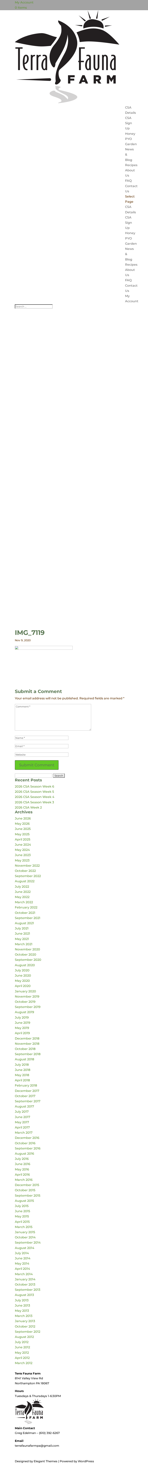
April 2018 (22, 1080)
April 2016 (22, 1174)
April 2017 (22, 1127)
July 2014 (22, 1253)
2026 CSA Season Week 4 (34, 797)
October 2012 (25, 1326)
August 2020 (25, 965)
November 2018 (27, 1043)
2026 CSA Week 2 (28, 807)
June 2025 (23, 829)
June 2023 (23, 855)
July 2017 (22, 1111)
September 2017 (27, 1101)
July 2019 (22, 1017)
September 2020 (28, 960)
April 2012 (22, 1358)
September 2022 (28, 876)
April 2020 (23, 986)
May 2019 (22, 1028)
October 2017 (25, 1096)
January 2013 (25, 1321)
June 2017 (22, 1117)
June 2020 (23, 975)
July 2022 (22, 886)
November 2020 (27, 949)
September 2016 (27, 1148)
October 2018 (25, 1049)
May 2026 (22, 823)
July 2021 (22, 928)
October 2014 (25, 1237)
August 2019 (24, 1012)
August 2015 (24, 1201)
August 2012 (24, 1337)
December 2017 (27, 1091)
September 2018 (27, 1054)
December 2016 (27, 1138)
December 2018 (27, 1038)
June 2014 (22, 1258)
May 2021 (22, 939)
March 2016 (24, 1180)
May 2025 (22, 834)
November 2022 (27, 865)
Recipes (131, 165)
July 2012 (22, 1342)
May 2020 (22, 981)
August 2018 (24, 1059)
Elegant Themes (45, 1461)
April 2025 (22, 839)
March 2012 (23, 1363)
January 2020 (25, 991)
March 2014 (24, 1274)
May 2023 (22, 860)
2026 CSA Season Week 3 (34, 802)
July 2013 (22, 1300)
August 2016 (24, 1153)
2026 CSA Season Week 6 (34, 786)
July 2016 (22, 1159)
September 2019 (27, 1007)
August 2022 (24, 881)
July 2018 (22, 1064)
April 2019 (22, 1033)
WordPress (86, 1461)
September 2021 (27, 918)
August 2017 (24, 1106)
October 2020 (25, 954)
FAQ (128, 180)
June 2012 (22, 1347)
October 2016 (25, 1143)
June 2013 (22, 1305)
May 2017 (22, 1122)
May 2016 (22, 1169)
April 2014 (22, 1269)
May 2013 (22, 1310)
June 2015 (22, 1211)
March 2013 (23, 1316)
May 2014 (22, 1263)
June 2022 (23, 892)
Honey (130, 134)
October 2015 (25, 1190)
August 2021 (24, 923)
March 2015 (23, 1227)
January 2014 (25, 1279)
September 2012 (27, 1331)
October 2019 (25, 1002)
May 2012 (22, 1352)
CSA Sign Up (128, 123)
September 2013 (27, 1290)
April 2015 (22, 1222)
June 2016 (22, 1164)
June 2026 (23, 818)
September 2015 (27, 1195)
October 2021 (25, 913)
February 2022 (26, 907)
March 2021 (23, 944)
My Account (24, 2)
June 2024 (23, 844)
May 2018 (22, 1075)
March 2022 (24, 902)
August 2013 (24, 1295)
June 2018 (22, 1070)
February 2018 (26, 1085)
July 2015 (22, 1206)
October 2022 (25, 871)
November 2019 (27, 996)
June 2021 (22, 933)
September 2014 (28, 1242)
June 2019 (22, 1023)
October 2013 (25, 1284)
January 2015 (25, 1232)
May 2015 (22, 1216)
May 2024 (22, 850)
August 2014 (24, 1248)
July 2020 (22, 970)
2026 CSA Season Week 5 (34, 792)
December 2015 (27, 1185)
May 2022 (22, 897)
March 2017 (24, 1132)
